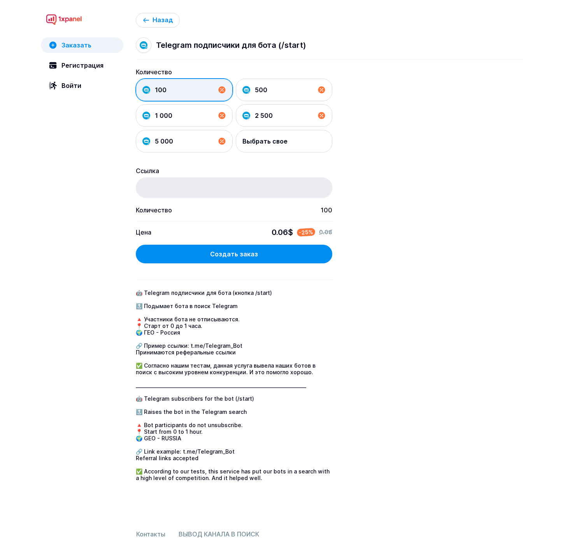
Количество (154, 72)
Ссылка (147, 171)
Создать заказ (234, 254)
